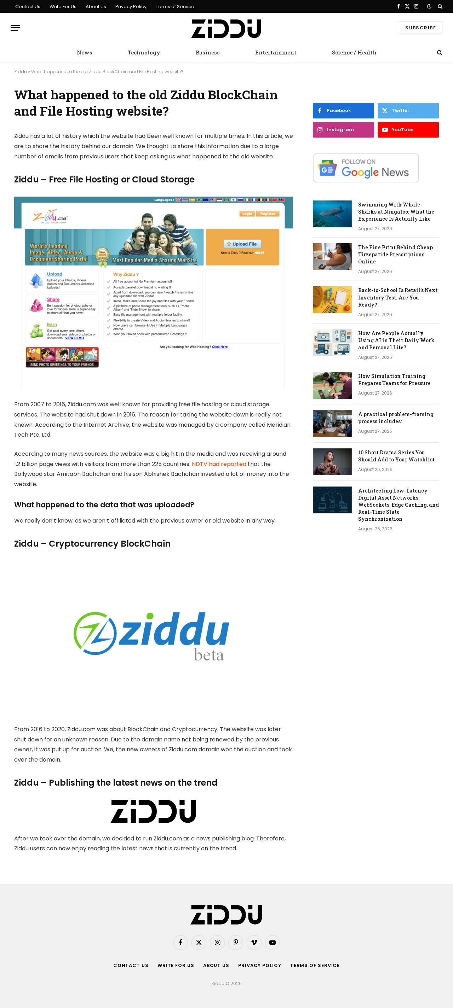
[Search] (439, 6)
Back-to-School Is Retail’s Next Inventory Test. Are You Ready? (398, 297)
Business (208, 52)
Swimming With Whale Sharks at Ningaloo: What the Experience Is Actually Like (396, 211)
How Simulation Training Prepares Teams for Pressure (394, 379)
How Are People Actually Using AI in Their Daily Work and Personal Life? (396, 340)
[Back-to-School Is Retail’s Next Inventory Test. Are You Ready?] (332, 299)
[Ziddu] (226, 28)
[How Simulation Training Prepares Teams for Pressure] (332, 385)
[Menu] (15, 28)
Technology (144, 52)
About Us (96, 6)
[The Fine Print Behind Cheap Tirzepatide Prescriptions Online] (332, 256)
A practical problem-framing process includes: (396, 418)
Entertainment (276, 52)
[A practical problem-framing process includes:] (332, 423)
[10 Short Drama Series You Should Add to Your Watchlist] (332, 461)
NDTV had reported (219, 464)
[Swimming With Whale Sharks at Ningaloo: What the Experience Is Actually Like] (332, 213)
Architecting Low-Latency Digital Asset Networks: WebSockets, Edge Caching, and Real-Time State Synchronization (398, 504)
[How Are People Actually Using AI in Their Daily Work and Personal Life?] (332, 342)
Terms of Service (175, 6)
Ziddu (20, 72)
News (84, 52)
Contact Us (27, 6)
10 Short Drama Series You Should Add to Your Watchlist (396, 456)
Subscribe (420, 27)
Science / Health (354, 52)
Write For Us (63, 6)
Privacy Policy (131, 6)
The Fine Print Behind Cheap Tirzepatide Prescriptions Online (395, 254)
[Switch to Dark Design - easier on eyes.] (429, 6)
